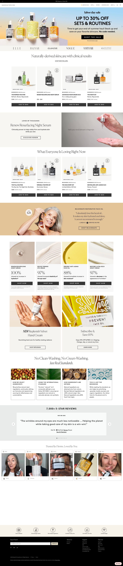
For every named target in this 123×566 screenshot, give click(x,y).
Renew (66, 430)
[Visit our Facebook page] (10, 547)
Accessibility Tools (85, 551)
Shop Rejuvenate (89, 228)
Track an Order (85, 546)
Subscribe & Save (101, 549)
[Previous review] (13, 424)
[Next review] (109, 424)
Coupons (99, 551)
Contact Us (84, 543)
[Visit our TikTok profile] (17, 547)
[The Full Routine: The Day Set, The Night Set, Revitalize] (24, 169)
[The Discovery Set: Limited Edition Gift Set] (74, 169)
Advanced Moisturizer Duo (71, 94)
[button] (93, 5)
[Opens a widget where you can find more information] (118, 563)
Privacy (32, 557)
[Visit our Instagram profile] (14, 547)
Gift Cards (100, 543)
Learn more (88, 347)
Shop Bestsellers (61, 61)
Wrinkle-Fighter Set (43, 185)
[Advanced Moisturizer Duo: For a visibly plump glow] (74, 79)
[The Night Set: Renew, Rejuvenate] (99, 79)
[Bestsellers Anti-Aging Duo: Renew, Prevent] (99, 169)
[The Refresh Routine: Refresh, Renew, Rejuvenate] (24, 79)
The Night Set (91, 94)
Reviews (68, 543)
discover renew (30, 137)
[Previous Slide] (2, 1)
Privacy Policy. (57, 560)
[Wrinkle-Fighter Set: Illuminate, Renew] (49, 169)
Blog (99, 546)
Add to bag (23, 104)
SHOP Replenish (35, 347)
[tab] (58, 438)
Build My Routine (101, 548)
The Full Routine (17, 185)
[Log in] (117, 5)
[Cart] (120, 5)
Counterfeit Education (86, 549)
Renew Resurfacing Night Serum (48, 94)
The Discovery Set (68, 185)
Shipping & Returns (86, 548)
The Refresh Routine (18, 94)
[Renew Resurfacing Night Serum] (49, 79)
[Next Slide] (120, 1)
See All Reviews (61, 432)
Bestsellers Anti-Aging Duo (96, 185)
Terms (37, 557)
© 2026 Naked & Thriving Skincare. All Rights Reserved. (19, 557)
